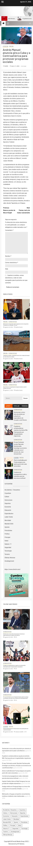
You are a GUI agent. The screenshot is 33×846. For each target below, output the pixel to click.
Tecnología (8, 551)
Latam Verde (9, 517)
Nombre (8, 256)
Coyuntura (5, 46)
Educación (8, 510)
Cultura (7, 496)
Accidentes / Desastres (12, 490)
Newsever (11, 844)
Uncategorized (9, 561)
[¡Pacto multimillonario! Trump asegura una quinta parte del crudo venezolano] (9, 462)
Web (6, 269)
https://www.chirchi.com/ (13, 569)
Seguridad (8, 547)
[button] (8, 23)
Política (21, 457)
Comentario (9, 230)
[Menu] (8, 23)
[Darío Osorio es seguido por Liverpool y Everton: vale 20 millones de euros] (16, 372)
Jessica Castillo (19, 731)
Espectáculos (9, 513)
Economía (16, 457)
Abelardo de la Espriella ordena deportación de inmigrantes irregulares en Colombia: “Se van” (16, 324)
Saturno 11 (8, 544)
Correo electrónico (11, 262)
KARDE (6, 66)
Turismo (7, 554)
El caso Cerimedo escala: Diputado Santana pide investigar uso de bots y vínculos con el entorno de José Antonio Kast (20, 448)
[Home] (3, 23)
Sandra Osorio (18, 327)
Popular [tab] (16, 406)
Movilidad (8, 520)
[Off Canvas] (2, 2)
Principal (11, 46)
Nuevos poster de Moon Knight (9, 210)
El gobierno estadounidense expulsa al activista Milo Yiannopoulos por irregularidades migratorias (14, 666)
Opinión (7, 527)
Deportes (8, 503)
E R (16, 637)
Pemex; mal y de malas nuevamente (23, 210)
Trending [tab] (25, 406)
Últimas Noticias (13, 321)
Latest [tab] (8, 406)
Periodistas (8, 530)
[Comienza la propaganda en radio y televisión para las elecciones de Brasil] (9, 474)
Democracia (8, 500)
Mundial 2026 (9, 524)
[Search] (30, 23)
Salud (6, 541)
